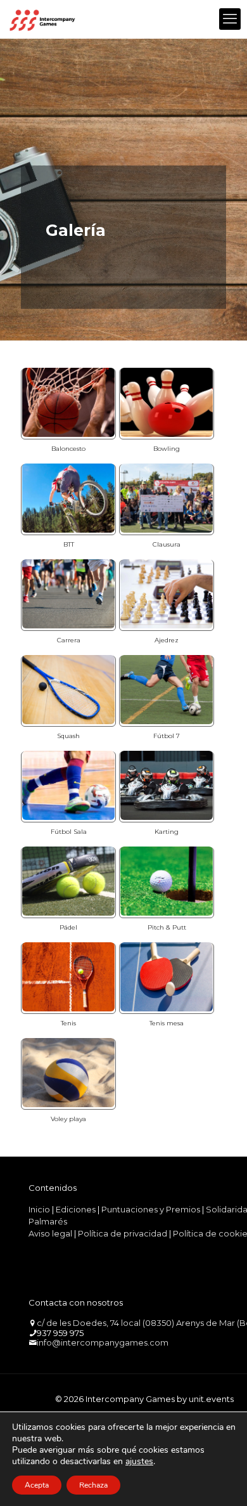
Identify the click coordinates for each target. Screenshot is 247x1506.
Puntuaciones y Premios (150, 1209)
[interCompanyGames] (43, 19)
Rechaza (93, 1485)
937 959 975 (60, 1333)
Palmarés (47, 1221)
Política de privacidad (122, 1233)
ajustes (139, 1461)
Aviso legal (50, 1233)
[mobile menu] (230, 19)
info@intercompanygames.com (102, 1342)
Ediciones (76, 1209)
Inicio (39, 1209)
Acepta (37, 1485)
